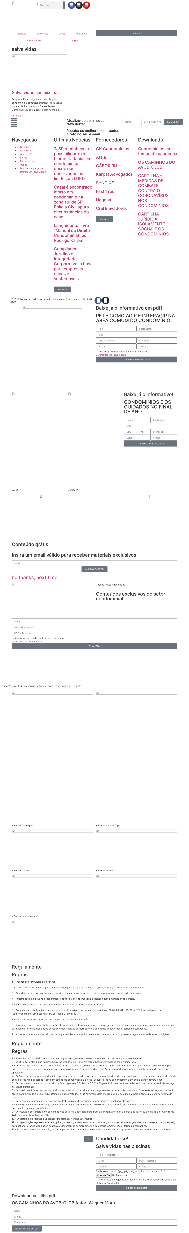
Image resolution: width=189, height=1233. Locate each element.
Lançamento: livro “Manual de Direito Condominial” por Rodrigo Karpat (72, 233)
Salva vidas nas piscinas (36, 92)
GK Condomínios (112, 148)
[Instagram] (79, 5)
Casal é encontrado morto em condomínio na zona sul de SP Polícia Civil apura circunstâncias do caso (73, 202)
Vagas (74, 40)
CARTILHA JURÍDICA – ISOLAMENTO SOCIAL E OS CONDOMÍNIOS (153, 223)
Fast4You (105, 191)
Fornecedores (34, 40)
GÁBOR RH (106, 165)
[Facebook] (71, 5)
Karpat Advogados (114, 174)
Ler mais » (17, 115)
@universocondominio (131, 987)
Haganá (103, 199)
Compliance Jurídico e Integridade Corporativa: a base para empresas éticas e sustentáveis (73, 263)
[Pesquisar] (64, 5)
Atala (101, 157)
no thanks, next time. (35, 577)
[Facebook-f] (98, 300)
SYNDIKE (105, 182)
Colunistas (42, 33)
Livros (61, 33)
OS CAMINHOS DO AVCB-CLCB (156, 165)
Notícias (21, 33)
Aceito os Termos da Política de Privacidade (123, 351)
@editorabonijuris (107, 987)
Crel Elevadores (111, 208)
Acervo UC (82, 33)
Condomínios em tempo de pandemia (157, 151)
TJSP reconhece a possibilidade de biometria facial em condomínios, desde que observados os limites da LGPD (72, 163)
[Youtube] (86, 5)
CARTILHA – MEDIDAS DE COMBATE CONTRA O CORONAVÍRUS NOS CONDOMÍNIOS (153, 190)
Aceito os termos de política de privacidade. (39, 638)
